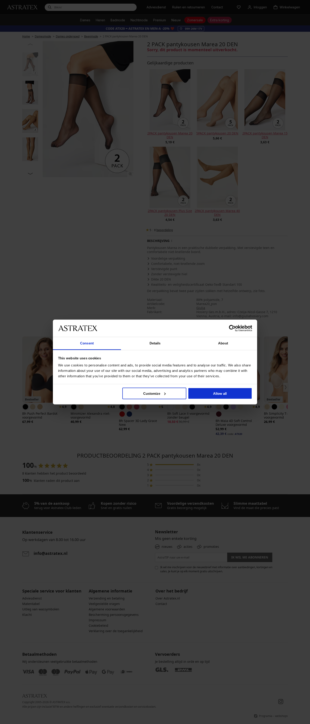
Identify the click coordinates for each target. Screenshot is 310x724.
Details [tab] (155, 343)
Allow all (220, 393)
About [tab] (223, 343)
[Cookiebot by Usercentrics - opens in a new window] (232, 328)
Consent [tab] (87, 343)
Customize (151, 393)
